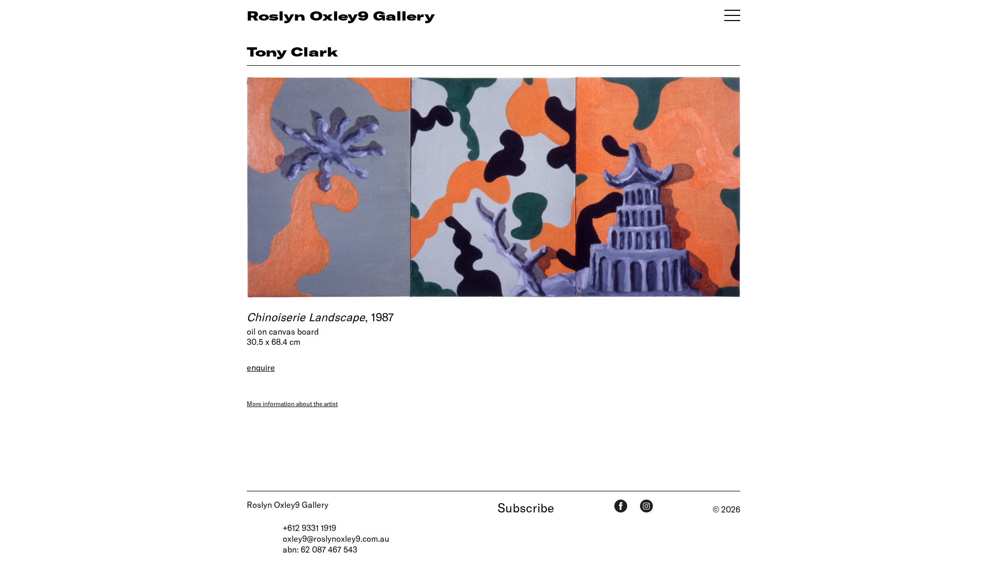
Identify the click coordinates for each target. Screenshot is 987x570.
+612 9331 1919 (309, 527)
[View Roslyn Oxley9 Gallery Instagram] (646, 506)
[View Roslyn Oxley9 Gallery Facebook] (620, 506)
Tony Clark (292, 51)
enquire (261, 367)
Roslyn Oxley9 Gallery (287, 504)
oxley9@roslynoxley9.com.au (336, 538)
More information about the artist (292, 403)
